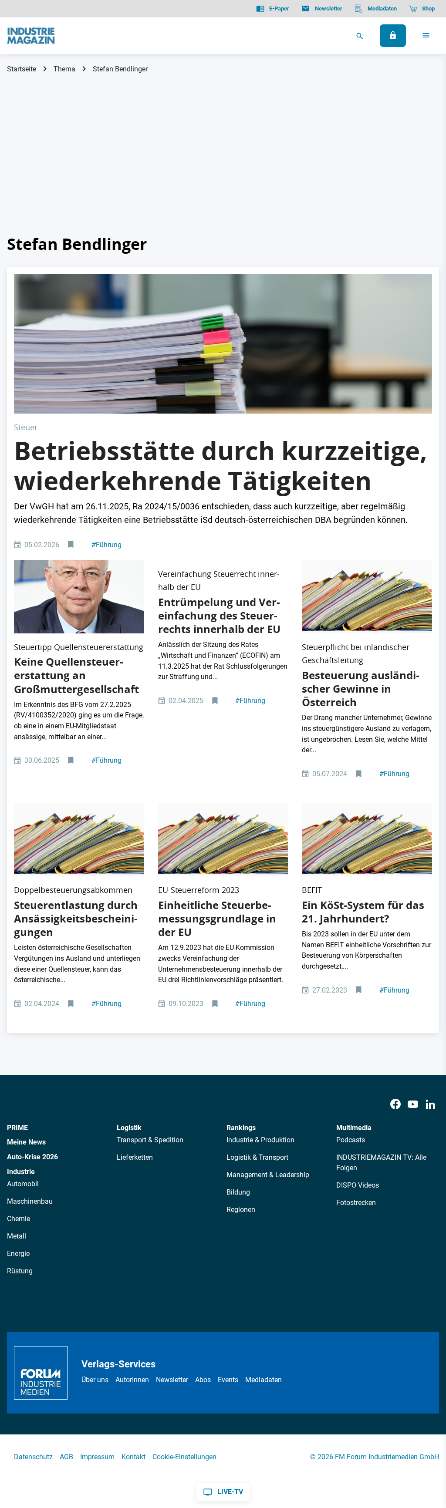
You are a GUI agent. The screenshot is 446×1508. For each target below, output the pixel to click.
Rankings (241, 1128)
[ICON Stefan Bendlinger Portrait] (79, 596)
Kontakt (133, 1457)
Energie (18, 1253)
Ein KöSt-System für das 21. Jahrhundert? (363, 912)
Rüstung (20, 1271)
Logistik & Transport (257, 1157)
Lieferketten (135, 1157)
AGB (66, 1457)
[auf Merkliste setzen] (71, 545)
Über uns (94, 1380)
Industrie (21, 1172)
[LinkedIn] (430, 1104)
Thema (64, 69)
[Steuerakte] (367, 596)
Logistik (129, 1128)
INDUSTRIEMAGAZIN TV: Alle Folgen (381, 1162)
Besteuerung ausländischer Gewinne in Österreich (360, 689)
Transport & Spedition (150, 1140)
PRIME (17, 1128)
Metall (16, 1236)
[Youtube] (413, 1104)
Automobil (23, 1184)
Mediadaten (263, 1380)
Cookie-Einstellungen (184, 1457)
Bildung (238, 1192)
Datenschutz (33, 1457)
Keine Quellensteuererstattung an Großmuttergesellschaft (76, 675)
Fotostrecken (356, 1202)
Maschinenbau (30, 1201)
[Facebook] (395, 1104)
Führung (106, 545)
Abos (203, 1380)
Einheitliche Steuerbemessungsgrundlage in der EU (217, 918)
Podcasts (350, 1140)
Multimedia (354, 1128)
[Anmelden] (393, 35)
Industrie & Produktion (260, 1140)
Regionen (240, 1209)
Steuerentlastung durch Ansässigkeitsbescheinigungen (76, 918)
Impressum (97, 1457)
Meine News (26, 1142)
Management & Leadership (267, 1175)
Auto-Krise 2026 (32, 1157)
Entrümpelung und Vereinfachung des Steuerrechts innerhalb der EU (219, 615)
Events (228, 1380)
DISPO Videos (357, 1185)
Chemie (18, 1219)
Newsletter (172, 1380)
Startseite (21, 69)
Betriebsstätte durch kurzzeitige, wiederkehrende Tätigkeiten (220, 465)
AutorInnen (132, 1380)
